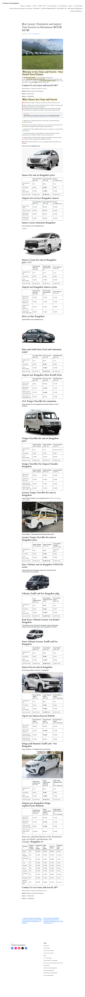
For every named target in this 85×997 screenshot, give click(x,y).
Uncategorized (36, 33)
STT (31, 33)
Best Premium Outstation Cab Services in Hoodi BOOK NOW (41, 116)
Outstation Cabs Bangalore (11, 3)
